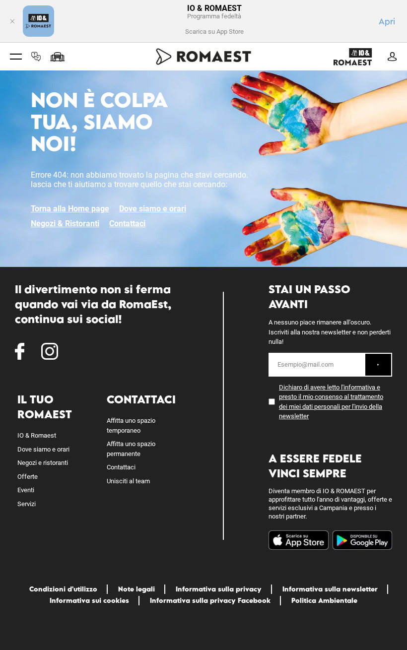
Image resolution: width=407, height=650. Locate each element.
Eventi (25, 490)
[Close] (12, 21)
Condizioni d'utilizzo (63, 589)
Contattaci (127, 223)
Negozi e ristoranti (42, 462)
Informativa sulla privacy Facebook (210, 600)
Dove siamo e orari (152, 208)
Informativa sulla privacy (219, 589)
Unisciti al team (128, 481)
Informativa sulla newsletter (330, 589)
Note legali (136, 589)
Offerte (27, 476)
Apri (387, 21)
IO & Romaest (36, 435)
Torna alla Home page (70, 208)
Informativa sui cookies (89, 600)
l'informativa (358, 387)
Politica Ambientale (324, 600)
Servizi (26, 504)
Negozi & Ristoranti (65, 223)
